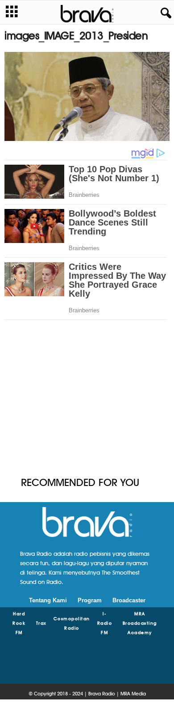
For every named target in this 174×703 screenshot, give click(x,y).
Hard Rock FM (18, 623)
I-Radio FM (104, 623)
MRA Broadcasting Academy (140, 623)
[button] (164, 13)
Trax (41, 623)
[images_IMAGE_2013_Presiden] (87, 96)
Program (90, 600)
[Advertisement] (87, 403)
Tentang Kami (48, 600)
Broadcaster (128, 600)
